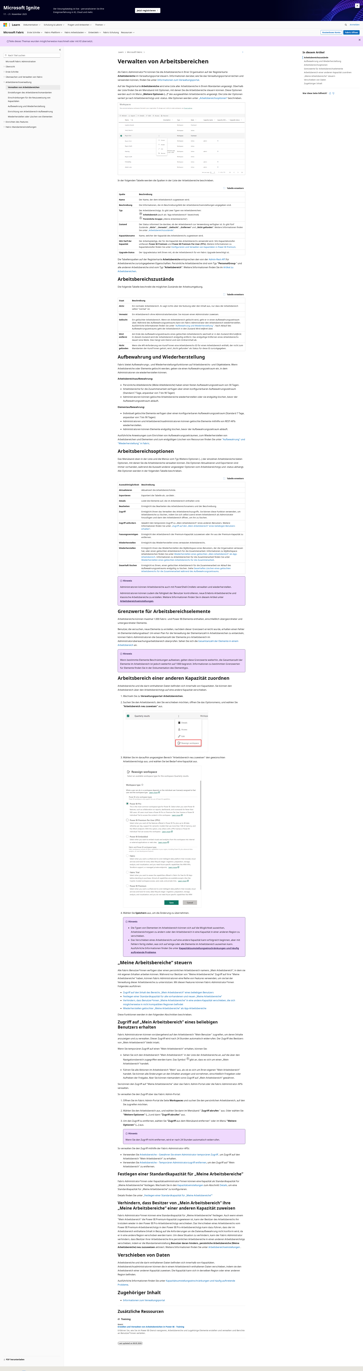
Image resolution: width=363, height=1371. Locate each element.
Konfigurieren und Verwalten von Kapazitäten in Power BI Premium (203, 247)
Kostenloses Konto (331, 32)
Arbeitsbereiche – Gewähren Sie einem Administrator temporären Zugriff (179, 1154)
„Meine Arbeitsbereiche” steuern (319, 76)
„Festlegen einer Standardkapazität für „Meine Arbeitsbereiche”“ (178, 1195)
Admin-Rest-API (217, 259)
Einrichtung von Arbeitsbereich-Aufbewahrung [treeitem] (30, 111)
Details (223, 1185)
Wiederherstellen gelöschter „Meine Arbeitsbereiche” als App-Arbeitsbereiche (164, 1008)
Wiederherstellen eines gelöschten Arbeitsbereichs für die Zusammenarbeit (177, 560)
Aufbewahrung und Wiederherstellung (322, 61)
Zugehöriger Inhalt (313, 83)
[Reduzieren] (60, 49)
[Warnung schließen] (357, 5)
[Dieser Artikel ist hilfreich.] (330, 93)
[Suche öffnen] (346, 24)
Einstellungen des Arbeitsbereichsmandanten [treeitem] (30, 92)
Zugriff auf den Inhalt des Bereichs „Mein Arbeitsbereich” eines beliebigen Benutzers (168, 992)
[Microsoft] (5, 25)
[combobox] (31, 55)
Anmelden (355, 24)
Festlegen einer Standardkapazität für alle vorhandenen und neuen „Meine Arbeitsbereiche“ (172, 996)
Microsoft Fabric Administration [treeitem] (21, 61)
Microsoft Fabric (134, 52)
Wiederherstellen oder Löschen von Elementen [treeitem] (30, 116)
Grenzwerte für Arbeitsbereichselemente (323, 68)
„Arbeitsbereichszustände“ (161, 230)
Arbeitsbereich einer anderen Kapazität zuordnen (328, 72)
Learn (121, 52)
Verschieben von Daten (315, 79)
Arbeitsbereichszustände (316, 57)
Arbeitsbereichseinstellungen (136, 601)
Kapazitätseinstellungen (190, 1185)
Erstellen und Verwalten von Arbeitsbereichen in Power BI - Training (151, 1327)
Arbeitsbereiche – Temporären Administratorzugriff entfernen (173, 1162)
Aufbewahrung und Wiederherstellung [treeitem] (26, 106)
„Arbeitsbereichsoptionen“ (213, 98)
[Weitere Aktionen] (242, 52)
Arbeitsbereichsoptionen (316, 64)
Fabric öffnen (351, 32)
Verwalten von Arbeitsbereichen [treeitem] (23, 87)
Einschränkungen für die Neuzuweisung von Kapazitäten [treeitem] (29, 99)
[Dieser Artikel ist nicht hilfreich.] (333, 93)
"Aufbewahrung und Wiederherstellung (194, 325)
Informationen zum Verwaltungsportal (178, 79)
